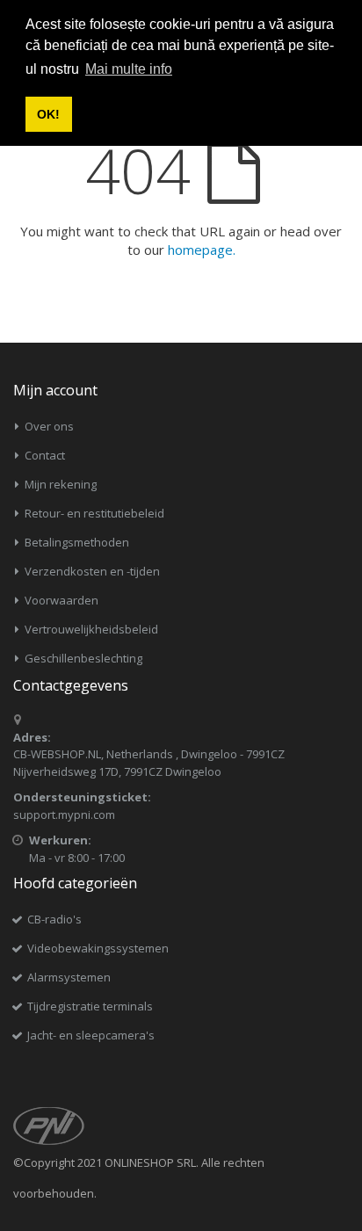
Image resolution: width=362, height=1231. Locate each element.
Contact (45, 455)
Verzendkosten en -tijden (92, 571)
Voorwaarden (61, 600)
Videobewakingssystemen (98, 948)
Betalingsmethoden (77, 542)
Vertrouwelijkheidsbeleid (91, 629)
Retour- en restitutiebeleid (94, 513)
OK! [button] (48, 114)
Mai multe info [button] (128, 69)
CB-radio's (54, 919)
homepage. (201, 249)
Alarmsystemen (69, 977)
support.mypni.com (64, 814)
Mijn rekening (61, 484)
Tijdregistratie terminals (90, 1006)
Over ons (49, 426)
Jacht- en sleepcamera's (91, 1035)
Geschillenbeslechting (83, 658)
